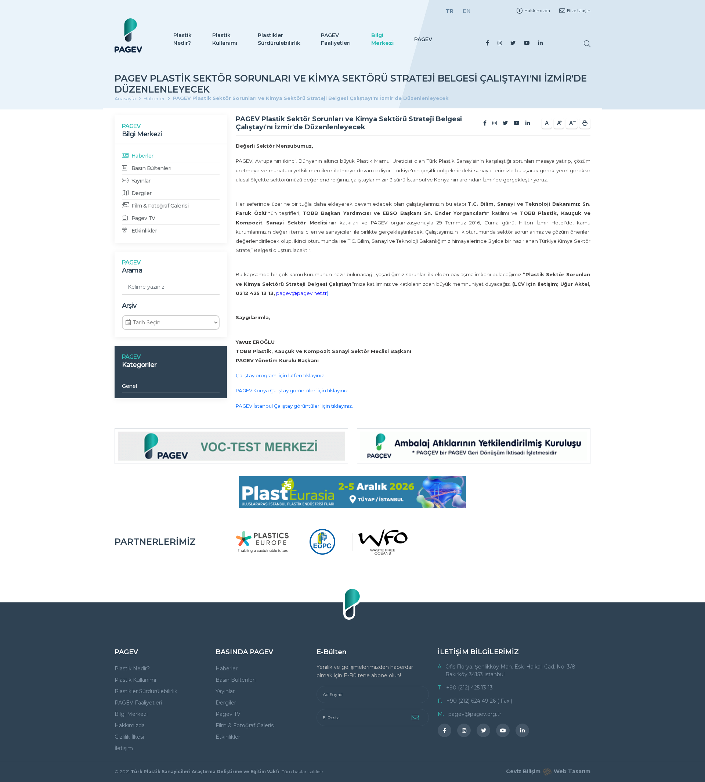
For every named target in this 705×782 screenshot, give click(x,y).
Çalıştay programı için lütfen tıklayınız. (280, 375)
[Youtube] (527, 43)
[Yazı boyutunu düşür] (572, 123)
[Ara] (587, 43)
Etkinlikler (143, 230)
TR (449, 11)
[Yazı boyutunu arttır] (559, 123)
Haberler (154, 98)
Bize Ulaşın (578, 10)
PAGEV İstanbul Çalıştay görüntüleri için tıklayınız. (294, 406)
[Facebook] (487, 43)
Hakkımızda (537, 10)
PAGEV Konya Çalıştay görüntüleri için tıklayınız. (292, 390)
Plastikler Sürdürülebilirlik (279, 39)
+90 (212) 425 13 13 (469, 687)
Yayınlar (140, 180)
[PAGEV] (128, 35)
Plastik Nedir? (182, 39)
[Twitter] (513, 43)
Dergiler (141, 193)
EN (467, 11)
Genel (129, 386)
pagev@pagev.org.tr (474, 714)
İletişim (124, 748)
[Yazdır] (584, 123)
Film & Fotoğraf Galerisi (159, 205)
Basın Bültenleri (150, 168)
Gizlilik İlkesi (129, 737)
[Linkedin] (540, 43)
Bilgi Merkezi (382, 39)
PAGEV (423, 39)
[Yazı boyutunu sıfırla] (547, 123)
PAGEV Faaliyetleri (336, 39)
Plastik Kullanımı (224, 39)
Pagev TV (142, 218)
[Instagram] (500, 43)
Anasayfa (125, 98)
